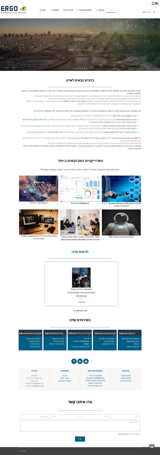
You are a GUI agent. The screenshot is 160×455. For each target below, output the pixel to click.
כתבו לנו (43, 10)
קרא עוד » (81, 302)
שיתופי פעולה (126, 378)
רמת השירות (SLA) (40, 119)
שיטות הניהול (80, 101)
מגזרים (64, 376)
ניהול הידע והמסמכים (112, 122)
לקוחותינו (55, 10)
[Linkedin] (80, 361)
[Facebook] (74, 361)
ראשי (112, 10)
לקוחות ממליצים (65, 381)
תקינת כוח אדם (97, 122)
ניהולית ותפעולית (87, 138)
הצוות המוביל (126, 375)
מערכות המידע (126, 122)
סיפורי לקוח (64, 378)
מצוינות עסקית (99, 138)
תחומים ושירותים (95, 371)
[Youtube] (86, 361)
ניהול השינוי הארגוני (55, 132)
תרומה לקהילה (125, 381)
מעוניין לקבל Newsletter (128, 434)
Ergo (24, 451)
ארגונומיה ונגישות (95, 383)
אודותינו (101, 10)
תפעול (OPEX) (69, 101)
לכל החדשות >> (80, 311)
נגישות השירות (131, 128)
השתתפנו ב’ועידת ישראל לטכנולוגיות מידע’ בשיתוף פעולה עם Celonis (81, 292)
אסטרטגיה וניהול (95, 375)
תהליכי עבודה (79, 119)
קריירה (34, 371)
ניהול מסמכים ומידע (95, 386)
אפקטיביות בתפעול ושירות (95, 380)
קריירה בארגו (68, 10)
